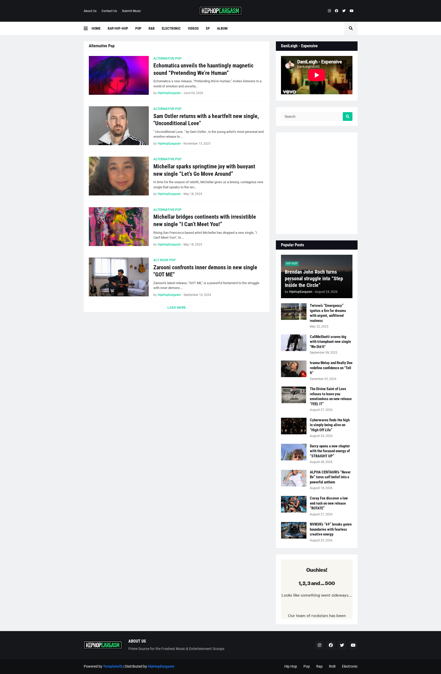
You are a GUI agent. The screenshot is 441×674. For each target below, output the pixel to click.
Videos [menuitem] (193, 28)
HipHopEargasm (161, 666)
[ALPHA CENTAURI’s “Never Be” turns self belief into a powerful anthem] (294, 478)
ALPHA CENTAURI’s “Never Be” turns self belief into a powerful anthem (330, 477)
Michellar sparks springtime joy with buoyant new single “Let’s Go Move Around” (204, 170)
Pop (306, 666)
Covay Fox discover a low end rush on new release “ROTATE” (329, 503)
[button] (88, 28)
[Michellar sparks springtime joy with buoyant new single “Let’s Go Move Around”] (119, 176)
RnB (332, 666)
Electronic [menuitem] (171, 28)
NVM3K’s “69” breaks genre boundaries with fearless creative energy (331, 529)
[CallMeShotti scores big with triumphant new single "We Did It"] (294, 342)
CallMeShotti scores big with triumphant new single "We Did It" (330, 341)
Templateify (113, 666)
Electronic (350, 666)
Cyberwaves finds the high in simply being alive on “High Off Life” (330, 425)
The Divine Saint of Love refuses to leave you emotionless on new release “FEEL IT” (331, 396)
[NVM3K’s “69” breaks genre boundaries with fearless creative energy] (294, 530)
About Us (90, 11)
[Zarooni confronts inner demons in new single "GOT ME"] (119, 277)
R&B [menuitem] (152, 28)
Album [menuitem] (222, 28)
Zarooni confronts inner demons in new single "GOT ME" (205, 271)
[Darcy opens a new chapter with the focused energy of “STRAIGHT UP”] (294, 452)
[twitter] (344, 11)
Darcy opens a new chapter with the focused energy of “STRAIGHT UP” (330, 451)
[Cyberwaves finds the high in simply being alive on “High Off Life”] (294, 426)
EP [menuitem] (208, 28)
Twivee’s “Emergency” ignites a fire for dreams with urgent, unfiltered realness (328, 313)
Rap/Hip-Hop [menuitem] (118, 28)
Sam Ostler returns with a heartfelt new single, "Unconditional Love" (206, 120)
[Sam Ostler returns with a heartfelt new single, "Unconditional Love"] (119, 125)
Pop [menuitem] (138, 28)
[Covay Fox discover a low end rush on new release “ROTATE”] (294, 504)
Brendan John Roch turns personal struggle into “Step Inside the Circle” (314, 278)
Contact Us (109, 11)
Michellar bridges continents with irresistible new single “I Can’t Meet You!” (204, 220)
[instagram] (329, 11)
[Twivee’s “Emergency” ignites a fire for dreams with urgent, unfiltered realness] (294, 311)
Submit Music (131, 11)
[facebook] (336, 11)
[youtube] (351, 11)
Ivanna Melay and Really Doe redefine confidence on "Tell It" (331, 368)
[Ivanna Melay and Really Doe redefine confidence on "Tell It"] (294, 369)
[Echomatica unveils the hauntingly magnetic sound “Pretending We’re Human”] (119, 75)
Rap (319, 666)
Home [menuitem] (96, 28)
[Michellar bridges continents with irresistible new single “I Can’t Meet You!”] (119, 226)
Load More (176, 307)
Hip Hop (290, 666)
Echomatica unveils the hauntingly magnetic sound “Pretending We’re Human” (203, 69)
